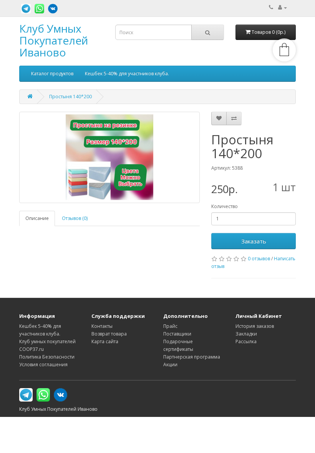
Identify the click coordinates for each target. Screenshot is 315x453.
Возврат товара (109, 334)
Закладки (246, 334)
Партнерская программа (191, 357)
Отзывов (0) (75, 218)
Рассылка (246, 341)
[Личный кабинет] (282, 7)
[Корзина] (284, 59)
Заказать (253, 241)
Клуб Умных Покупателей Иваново (53, 40)
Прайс (170, 326)
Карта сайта (104, 341)
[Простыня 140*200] (109, 157)
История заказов (254, 326)
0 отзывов (259, 258)
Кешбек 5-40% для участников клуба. (127, 73)
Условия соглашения (43, 364)
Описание (37, 218)
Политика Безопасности (47, 357)
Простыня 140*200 (70, 96)
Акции (170, 364)
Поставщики (177, 334)
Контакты (102, 326)
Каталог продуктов (52, 73)
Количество (224, 206)
